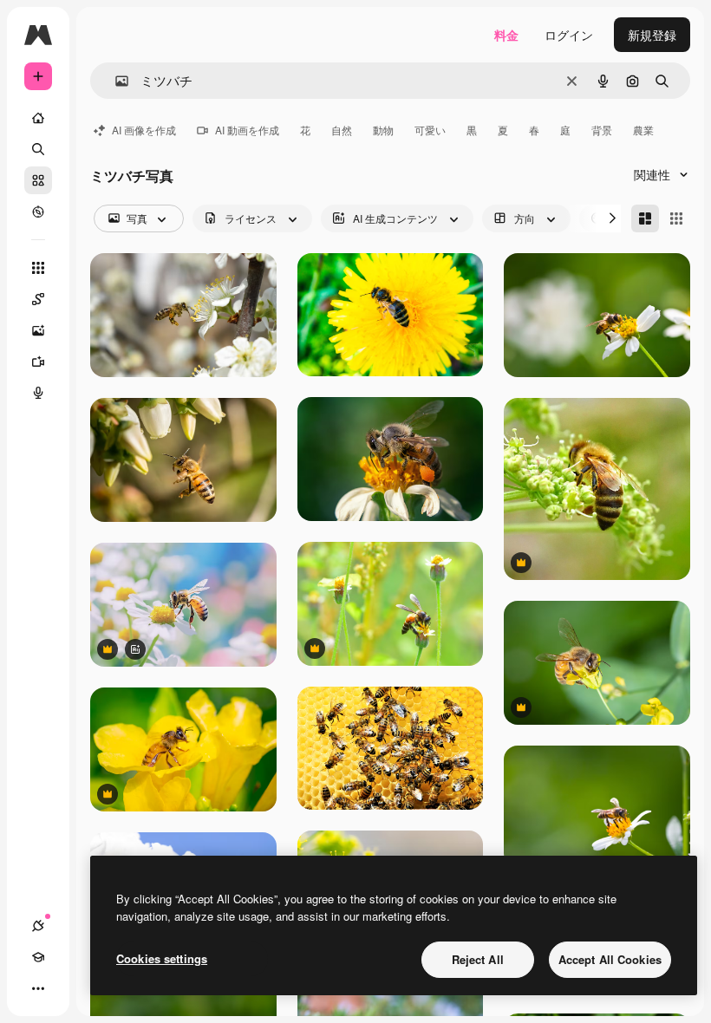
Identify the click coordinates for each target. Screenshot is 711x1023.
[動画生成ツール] (38, 361)
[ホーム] (38, 118)
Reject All (478, 959)
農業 (643, 129)
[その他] (38, 988)
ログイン (569, 34)
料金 (506, 34)
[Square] (676, 218)
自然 (341, 129)
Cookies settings (161, 958)
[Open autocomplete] (115, 81)
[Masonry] (645, 218)
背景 (601, 129)
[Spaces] (38, 299)
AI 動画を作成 (247, 129)
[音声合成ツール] (38, 393)
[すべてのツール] (38, 268)
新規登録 (652, 34)
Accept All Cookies (610, 959)
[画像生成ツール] (38, 330)
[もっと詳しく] (38, 211)
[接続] (38, 926)
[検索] (38, 149)
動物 (383, 129)
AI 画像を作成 (144, 129)
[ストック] (38, 180)
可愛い (430, 129)
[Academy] (38, 957)
